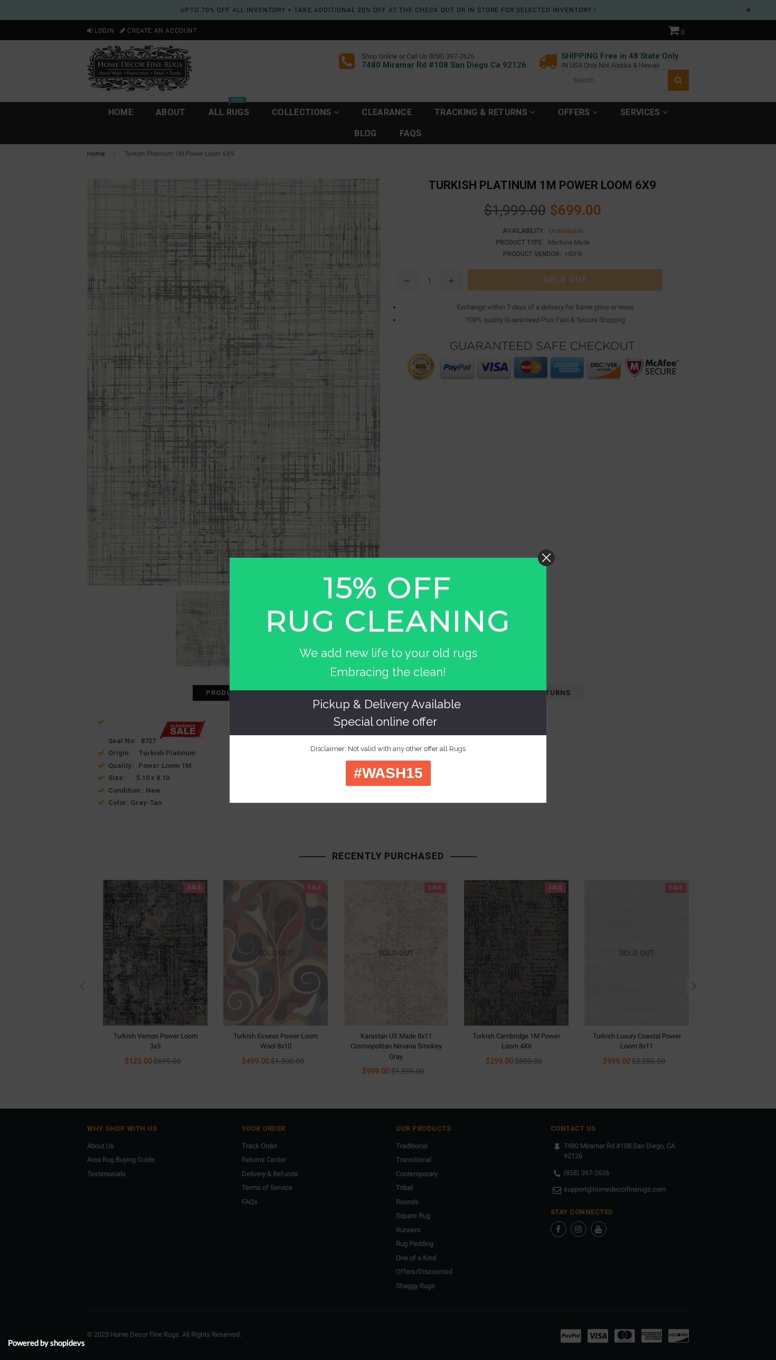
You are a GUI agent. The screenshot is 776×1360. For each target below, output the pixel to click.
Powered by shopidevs (46, 1342)
